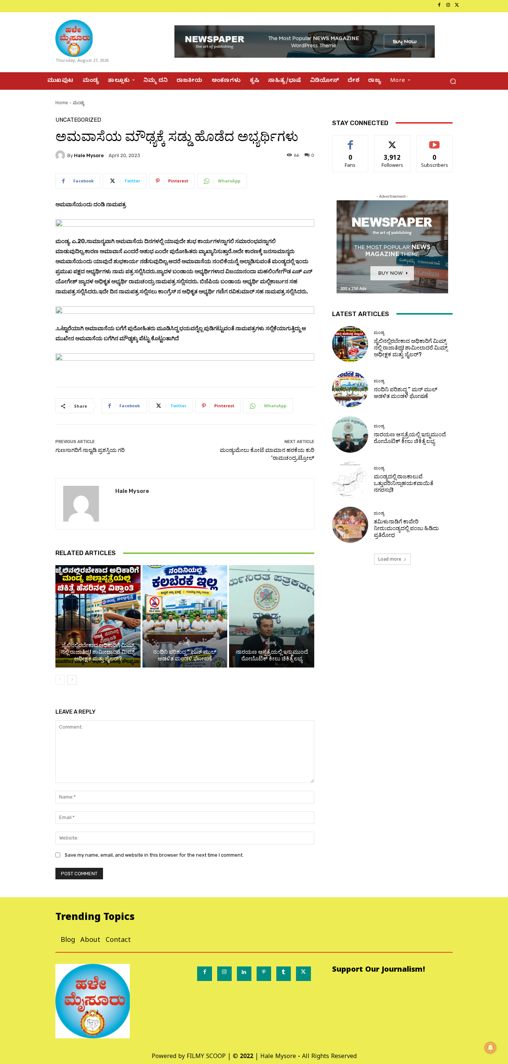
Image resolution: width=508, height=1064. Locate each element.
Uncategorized (78, 120)
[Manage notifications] (490, 1048)
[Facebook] (439, 5)
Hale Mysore (89, 155)
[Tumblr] (283, 973)
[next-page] (72, 680)
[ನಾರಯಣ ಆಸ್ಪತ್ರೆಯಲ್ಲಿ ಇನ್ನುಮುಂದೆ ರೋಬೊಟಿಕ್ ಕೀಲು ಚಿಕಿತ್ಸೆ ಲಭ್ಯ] (271, 616)
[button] (453, 81)
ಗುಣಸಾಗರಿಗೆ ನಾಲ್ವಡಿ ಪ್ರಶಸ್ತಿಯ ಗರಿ (90, 450)
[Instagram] (448, 5)
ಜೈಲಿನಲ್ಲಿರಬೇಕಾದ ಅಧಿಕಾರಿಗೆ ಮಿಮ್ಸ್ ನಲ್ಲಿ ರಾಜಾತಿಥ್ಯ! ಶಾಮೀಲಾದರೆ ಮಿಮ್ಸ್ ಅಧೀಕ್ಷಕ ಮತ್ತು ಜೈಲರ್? (98, 652)
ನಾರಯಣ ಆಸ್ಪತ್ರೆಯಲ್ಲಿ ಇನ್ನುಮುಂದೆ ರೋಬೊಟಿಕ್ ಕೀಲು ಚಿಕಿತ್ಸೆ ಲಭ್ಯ (272, 655)
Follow (392, 141)
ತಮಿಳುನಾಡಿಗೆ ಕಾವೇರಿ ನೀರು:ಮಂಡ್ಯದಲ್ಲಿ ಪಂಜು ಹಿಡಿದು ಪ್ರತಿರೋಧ (406, 528)
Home (61, 102)
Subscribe (434, 141)
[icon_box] (47, 6)
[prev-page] (60, 680)
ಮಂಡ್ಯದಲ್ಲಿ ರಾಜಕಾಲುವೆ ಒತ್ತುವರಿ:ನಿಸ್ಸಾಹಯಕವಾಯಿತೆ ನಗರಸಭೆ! (403, 483)
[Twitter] (457, 5)
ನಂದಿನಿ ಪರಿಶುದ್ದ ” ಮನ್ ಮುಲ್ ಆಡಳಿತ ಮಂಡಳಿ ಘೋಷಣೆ (184, 655)
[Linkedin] (244, 973)
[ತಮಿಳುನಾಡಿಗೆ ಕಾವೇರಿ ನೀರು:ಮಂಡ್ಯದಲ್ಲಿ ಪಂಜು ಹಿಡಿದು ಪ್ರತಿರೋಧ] (350, 525)
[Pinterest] (264, 973)
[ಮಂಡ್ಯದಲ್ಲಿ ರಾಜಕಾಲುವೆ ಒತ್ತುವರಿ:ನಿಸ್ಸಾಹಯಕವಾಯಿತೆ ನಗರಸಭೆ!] (350, 480)
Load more (389, 559)
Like (350, 141)
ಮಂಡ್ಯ (78, 102)
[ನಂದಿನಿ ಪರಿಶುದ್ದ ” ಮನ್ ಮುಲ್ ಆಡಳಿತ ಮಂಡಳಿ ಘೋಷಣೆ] (185, 616)
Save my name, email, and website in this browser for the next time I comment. (154, 855)
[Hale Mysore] (61, 155)
